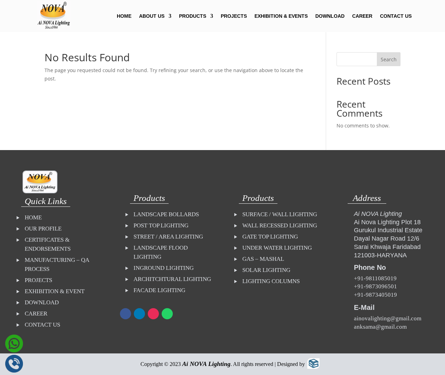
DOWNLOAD (330, 16)
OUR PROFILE (43, 228)
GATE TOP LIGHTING (270, 236)
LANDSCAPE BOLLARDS (166, 214)
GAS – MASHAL (263, 259)
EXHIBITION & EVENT (54, 291)
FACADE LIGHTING (159, 290)
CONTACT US (396, 16)
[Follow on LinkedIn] (139, 313)
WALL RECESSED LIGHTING (279, 225)
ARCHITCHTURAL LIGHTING (172, 279)
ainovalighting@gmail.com (387, 318)
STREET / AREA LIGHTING (168, 236)
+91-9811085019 (375, 278)
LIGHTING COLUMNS (271, 281)
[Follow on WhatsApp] (167, 313)
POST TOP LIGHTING (161, 225)
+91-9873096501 (375, 286)
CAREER (362, 16)
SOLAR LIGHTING (266, 270)
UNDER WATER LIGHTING (277, 247)
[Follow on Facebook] (125, 313)
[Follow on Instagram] (153, 313)
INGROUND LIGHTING (164, 268)
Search (389, 59)
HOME (124, 16)
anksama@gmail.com (380, 326)
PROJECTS (234, 16)
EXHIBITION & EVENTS (281, 16)
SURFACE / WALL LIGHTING (279, 214)
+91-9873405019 (375, 294)
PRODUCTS (192, 16)
